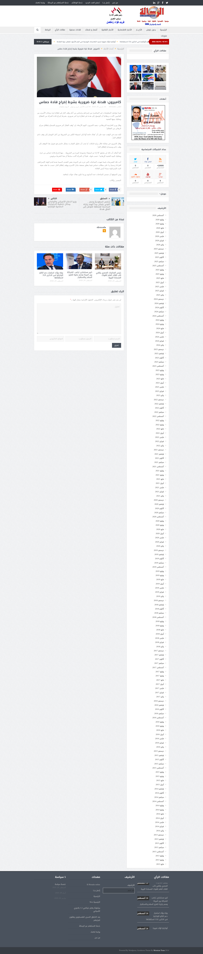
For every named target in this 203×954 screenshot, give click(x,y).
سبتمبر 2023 (159, 362)
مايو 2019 (160, 579)
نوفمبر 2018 (159, 604)
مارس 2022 (159, 437)
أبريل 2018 (160, 634)
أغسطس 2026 (158, 215)
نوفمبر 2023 (159, 353)
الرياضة (48, 30)
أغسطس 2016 (158, 717)
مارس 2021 (159, 487)
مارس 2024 (159, 337)
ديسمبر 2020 (159, 500)
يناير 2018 (160, 646)
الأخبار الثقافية (107, 30)
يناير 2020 (160, 546)
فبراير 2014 (159, 826)
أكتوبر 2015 (159, 759)
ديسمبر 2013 (159, 835)
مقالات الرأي (60, 30)
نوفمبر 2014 (159, 789)
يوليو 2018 (160, 621)
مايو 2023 (160, 378)
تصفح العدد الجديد (92, 2)
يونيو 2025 (160, 274)
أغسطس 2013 (158, 851)
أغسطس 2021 (158, 466)
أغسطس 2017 (158, 667)
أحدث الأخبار (84, 107)
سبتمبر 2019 (159, 563)
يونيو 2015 (160, 776)
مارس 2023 (159, 387)
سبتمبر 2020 (159, 512)
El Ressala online (93, 884)
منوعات (164, 36)
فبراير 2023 (159, 391)
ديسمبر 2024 (159, 299)
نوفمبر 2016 (159, 705)
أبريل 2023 (160, 383)
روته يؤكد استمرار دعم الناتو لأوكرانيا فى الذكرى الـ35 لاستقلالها (51, 275)
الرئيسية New (95, 902)
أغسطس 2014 (158, 801)
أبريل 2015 (160, 784)
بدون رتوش (151, 30)
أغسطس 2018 (158, 617)
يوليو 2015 (160, 772)
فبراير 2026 (159, 240)
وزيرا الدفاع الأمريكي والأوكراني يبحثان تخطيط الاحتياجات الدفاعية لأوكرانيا (62, 204)
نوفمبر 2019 (159, 554)
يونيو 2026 (160, 223)
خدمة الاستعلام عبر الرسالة (58, 2)
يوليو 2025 (160, 269)
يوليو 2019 (160, 571)
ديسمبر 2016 (159, 701)
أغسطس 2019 (158, 567)
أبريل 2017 (160, 684)
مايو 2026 (160, 228)
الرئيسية (163, 30)
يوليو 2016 (160, 722)
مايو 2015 (160, 780)
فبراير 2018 (159, 642)
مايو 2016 (160, 730)
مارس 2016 (159, 738)
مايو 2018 (160, 629)
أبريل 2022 (160, 433)
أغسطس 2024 (158, 316)
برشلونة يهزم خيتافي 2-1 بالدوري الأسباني (87, 909)
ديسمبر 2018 (159, 600)
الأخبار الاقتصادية (125, 30)
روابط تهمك (40, 2)
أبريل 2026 (160, 232)
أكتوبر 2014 (159, 793)
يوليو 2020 (160, 521)
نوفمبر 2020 (159, 504)
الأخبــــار (139, 30)
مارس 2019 (159, 588)
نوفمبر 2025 (159, 253)
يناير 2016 (160, 747)
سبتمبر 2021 (159, 462)
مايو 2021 (160, 479)
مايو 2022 (160, 429)
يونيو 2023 (160, 374)
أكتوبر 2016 (159, 709)
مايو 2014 (160, 814)
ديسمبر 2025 (159, 249)
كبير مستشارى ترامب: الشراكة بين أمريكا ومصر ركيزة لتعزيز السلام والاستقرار (79, 274)
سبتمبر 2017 (159, 663)
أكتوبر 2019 (159, 558)
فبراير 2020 (159, 542)
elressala (112, 107)
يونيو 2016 (160, 726)
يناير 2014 (160, 830)
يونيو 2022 (160, 424)
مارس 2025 (159, 286)
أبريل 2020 (160, 533)
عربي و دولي (74, 107)
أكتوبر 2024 (159, 307)
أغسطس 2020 (158, 516)
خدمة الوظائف (77, 2)
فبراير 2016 (159, 743)
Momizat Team (159, 950)
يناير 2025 (160, 295)
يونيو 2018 (160, 625)
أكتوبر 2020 (159, 508)
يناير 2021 (160, 496)
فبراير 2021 (159, 491)
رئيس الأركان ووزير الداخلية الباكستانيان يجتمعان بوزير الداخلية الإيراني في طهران (61, 41)
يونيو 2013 (160, 860)
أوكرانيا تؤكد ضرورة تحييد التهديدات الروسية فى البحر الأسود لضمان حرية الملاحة (125, 41)
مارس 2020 (159, 537)
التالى (54, 198)
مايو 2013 (160, 864)
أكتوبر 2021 (159, 458)
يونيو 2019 (160, 575)
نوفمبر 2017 (159, 655)
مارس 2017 (159, 688)
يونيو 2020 (160, 525)
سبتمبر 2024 (159, 311)
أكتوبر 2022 (159, 408)
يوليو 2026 (160, 219)
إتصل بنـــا (106, 2)
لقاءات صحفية (75, 30)
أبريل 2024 (160, 332)
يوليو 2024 (160, 320)
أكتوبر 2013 (159, 843)
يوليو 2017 (160, 671)
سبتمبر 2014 (159, 797)
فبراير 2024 (159, 341)
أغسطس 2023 (158, 366)
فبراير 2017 (159, 692)
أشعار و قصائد (91, 30)
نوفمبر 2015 (159, 755)
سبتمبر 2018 (159, 613)
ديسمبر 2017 (159, 650)
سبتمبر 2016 (159, 713)
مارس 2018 (159, 638)
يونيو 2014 (160, 809)
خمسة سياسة (60, 884)
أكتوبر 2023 (159, 357)
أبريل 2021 (160, 483)
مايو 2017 (160, 680)
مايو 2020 (160, 529)
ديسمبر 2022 (159, 399)
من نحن (115, 2)
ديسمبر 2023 (159, 349)
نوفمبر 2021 (159, 454)
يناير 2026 (160, 244)
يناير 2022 (160, 445)
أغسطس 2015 (158, 768)
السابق (103, 198)
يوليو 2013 (160, 855)
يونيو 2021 (160, 475)
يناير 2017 (160, 696)
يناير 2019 (160, 596)
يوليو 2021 (160, 470)
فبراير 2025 (159, 290)
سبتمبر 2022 (159, 412)
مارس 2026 (159, 236)
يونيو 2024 (160, 324)
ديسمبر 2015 (159, 751)
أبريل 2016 (160, 734)
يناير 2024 (160, 345)
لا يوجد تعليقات (64, 107)
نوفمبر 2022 (159, 403)
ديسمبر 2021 (159, 449)
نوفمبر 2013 (159, 839)
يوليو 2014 (160, 805)
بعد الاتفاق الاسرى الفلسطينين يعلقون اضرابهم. (84, 918)
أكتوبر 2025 (159, 257)
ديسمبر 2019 (159, 550)
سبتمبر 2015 (159, 763)
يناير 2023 (160, 395)
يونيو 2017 (160, 675)
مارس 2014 (159, 822)
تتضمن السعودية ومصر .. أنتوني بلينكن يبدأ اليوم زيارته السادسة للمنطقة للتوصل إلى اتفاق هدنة (96, 205)
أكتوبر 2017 (159, 659)
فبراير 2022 (159, 441)
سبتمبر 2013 (159, 847)
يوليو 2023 (160, 370)
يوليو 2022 (160, 420)
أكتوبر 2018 (159, 609)
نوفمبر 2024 (159, 303)
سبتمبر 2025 (159, 261)
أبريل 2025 (160, 282)
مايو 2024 (160, 328)
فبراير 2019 (159, 592)
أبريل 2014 (160, 818)
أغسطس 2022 (158, 416)
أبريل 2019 (160, 583)
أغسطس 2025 (158, 265)
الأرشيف (131, 885)
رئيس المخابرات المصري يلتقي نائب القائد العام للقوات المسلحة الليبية (108, 275)
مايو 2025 (160, 278)
